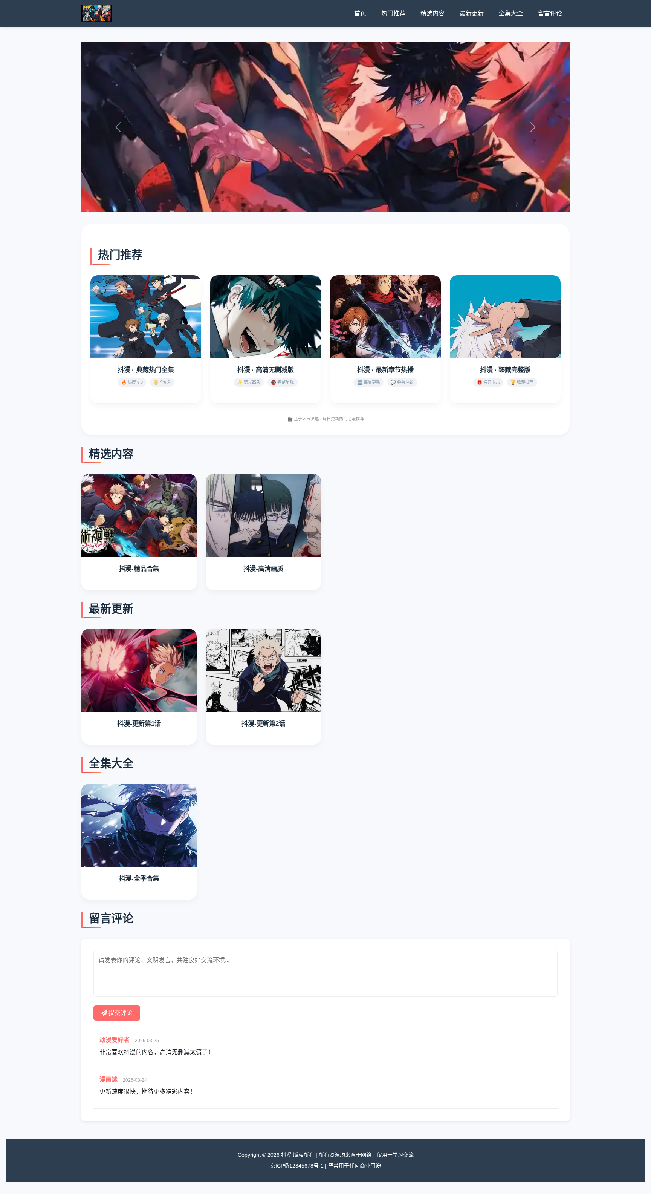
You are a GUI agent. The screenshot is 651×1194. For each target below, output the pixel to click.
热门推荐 (393, 13)
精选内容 (432, 13)
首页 (360, 13)
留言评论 (550, 13)
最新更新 (472, 13)
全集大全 (511, 13)
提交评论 (120, 1013)
